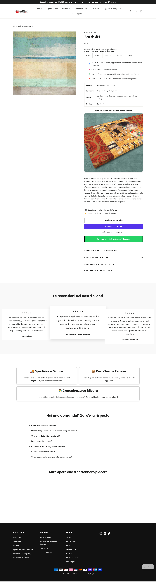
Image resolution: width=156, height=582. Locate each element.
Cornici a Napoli (46, 552)
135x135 (129, 55)
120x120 (118, 55)
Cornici (96, 8)
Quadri (65, 8)
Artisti (38, 8)
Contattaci (17, 545)
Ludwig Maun (90, 32)
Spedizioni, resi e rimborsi (23, 549)
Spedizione (100, 49)
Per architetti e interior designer (48, 543)
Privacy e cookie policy (22, 553)
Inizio (15, 26)
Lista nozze (44, 548)
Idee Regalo (77, 13)
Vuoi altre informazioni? (98, 271)
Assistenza (17, 541)
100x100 (107, 55)
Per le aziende (45, 537)
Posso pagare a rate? (96, 258)
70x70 (88, 55)
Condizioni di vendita (21, 557)
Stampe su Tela (81, 8)
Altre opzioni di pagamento (113, 232)
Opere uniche (52, 8)
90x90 (97, 55)
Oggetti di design (111, 8)
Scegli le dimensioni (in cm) (99, 51)
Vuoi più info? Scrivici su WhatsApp (115, 239)
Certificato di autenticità (99, 264)
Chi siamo (17, 537)
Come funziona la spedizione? (100, 251)
